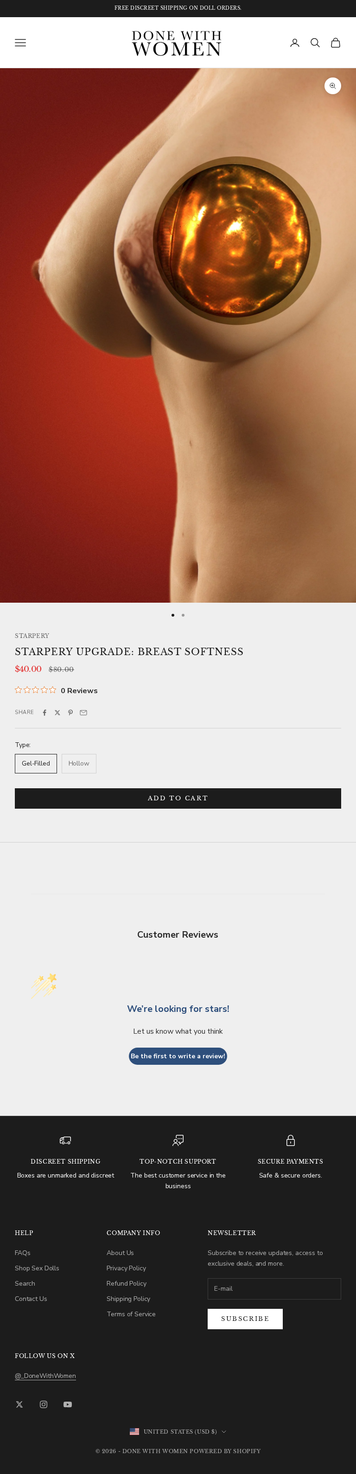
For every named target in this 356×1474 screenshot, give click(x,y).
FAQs (22, 1253)
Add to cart (178, 798)
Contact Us (31, 1298)
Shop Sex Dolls (37, 1268)
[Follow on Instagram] (43, 1404)
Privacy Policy (126, 1268)
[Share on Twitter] (57, 712)
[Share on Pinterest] (70, 712)
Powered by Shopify (225, 1451)
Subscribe (245, 1319)
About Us (120, 1253)
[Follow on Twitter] (19, 1404)
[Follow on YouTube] (67, 1404)
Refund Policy (126, 1283)
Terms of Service (131, 1314)
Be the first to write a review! (178, 1056)
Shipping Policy (128, 1298)
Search (25, 1283)
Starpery (32, 635)
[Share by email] (83, 712)
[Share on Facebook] (44, 712)
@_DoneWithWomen (45, 1375)
